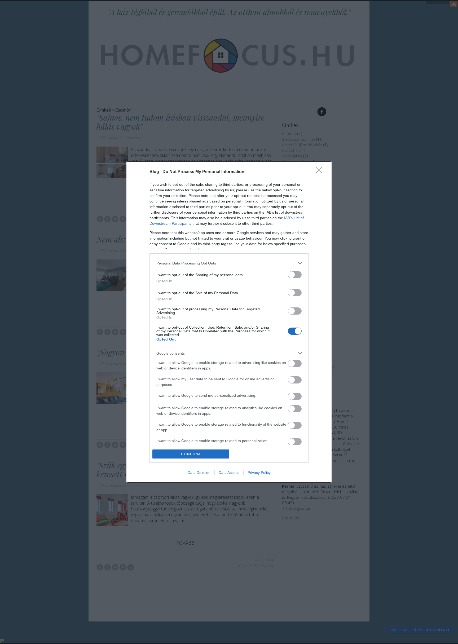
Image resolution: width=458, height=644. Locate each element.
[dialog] (229, 322)
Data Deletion (199, 472)
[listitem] (229, 263)
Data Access (229, 472)
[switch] (295, 274)
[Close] (321, 172)
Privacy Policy (259, 472)
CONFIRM (191, 454)
